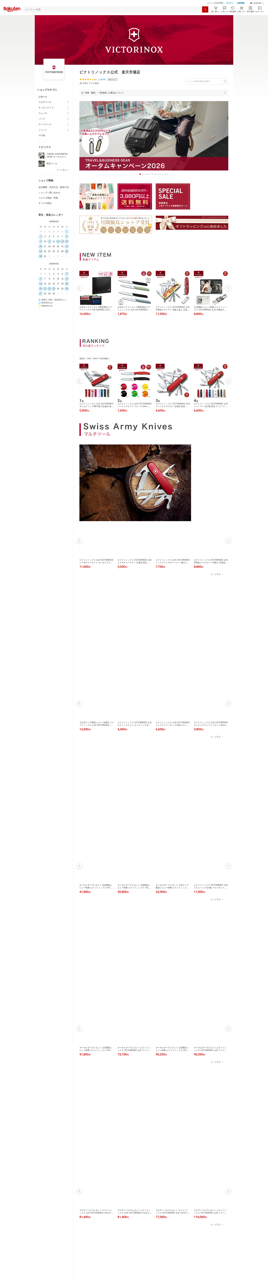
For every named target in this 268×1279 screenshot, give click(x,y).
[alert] (153, 100)
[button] (257, 11)
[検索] (205, 17)
